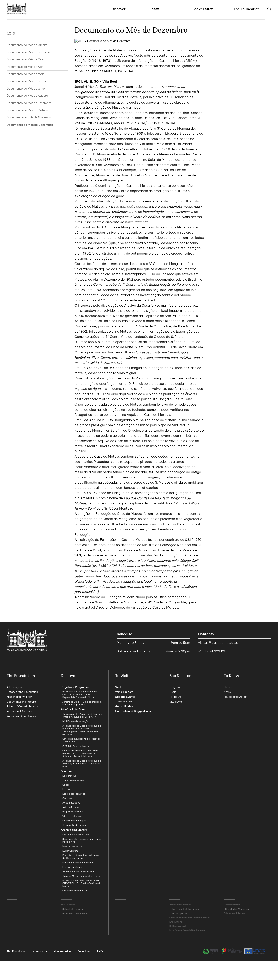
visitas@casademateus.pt (219, 643)
